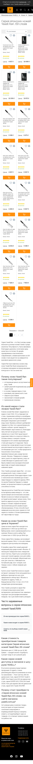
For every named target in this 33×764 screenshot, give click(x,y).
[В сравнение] (14, 35)
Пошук (25, 10)
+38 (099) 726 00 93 (23, 735)
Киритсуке (16, 554)
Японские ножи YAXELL (9, 15)
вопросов (22, 2)
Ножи (23, 15)
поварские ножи (15, 552)
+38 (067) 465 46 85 (23, 733)
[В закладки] (11, 36)
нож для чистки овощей (9, 558)
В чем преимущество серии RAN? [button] (16, 616)
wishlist (17, 10)
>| (21, 335)
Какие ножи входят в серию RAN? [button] (16, 622)
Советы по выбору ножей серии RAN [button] (15, 629)
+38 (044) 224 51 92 (23, 731)
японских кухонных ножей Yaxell (12, 344)
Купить (9, 67)
